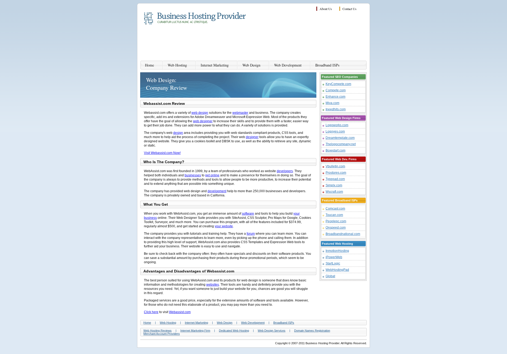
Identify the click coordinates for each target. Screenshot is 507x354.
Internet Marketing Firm (195, 330)
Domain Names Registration (312, 330)
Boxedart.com (335, 150)
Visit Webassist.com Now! (162, 153)
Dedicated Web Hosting (234, 330)
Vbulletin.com (335, 166)
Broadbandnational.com (343, 234)
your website (224, 226)
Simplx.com (334, 185)
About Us (326, 9)
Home (149, 65)
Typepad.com (335, 179)
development (217, 191)
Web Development (288, 65)
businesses (193, 175)
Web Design (251, 65)
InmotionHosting (337, 251)
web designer (203, 121)
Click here (151, 312)
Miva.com (332, 103)
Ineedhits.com (336, 109)
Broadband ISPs (327, 65)
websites (212, 284)
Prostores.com (336, 172)
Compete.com (336, 90)
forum (251, 233)
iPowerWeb (334, 257)
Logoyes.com (335, 131)
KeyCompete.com (338, 84)
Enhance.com (335, 96)
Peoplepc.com (336, 221)
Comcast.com (335, 208)
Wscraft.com (334, 191)
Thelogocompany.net (341, 144)
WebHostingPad (337, 270)
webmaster (240, 113)
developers (285, 171)
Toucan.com (334, 215)
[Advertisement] (271, 43)
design (178, 133)
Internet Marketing (215, 65)
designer (252, 137)
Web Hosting (177, 65)
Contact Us (349, 9)
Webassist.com (180, 312)
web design (199, 113)
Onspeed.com (336, 227)
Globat (330, 276)
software (248, 213)
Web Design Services (271, 330)
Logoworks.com (337, 125)
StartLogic (333, 263)
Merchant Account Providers (161, 333)
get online (212, 175)
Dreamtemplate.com (340, 138)
